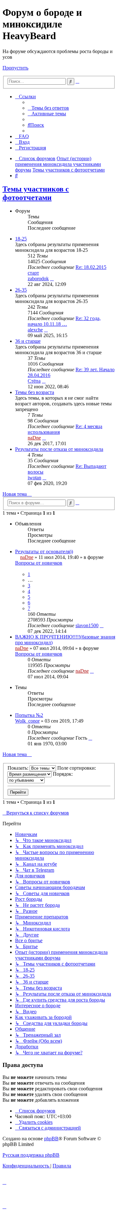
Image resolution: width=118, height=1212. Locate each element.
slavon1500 (87, 625)
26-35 (21, 290)
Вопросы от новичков (38, 563)
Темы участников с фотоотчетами (36, 193)
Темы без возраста (34, 392)
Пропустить (15, 67)
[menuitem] (48, 108)
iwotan (34, 477)
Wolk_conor (27, 721)
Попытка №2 (29, 715)
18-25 (21, 238)
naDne (34, 437)
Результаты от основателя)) (44, 551)
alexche (35, 329)
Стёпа (34, 381)
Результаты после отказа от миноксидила (59, 449)
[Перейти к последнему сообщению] (102, 625)
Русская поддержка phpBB (31, 1155)
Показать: (19, 768)
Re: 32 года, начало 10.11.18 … (64, 321)
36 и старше (28, 341)
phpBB (51, 1138)
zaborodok (38, 278)
